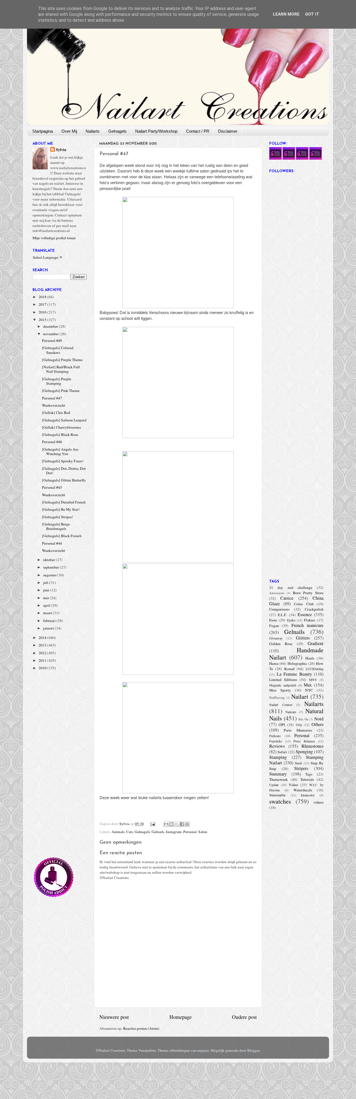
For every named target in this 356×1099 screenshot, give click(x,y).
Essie (273, 620)
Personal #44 (52, 543)
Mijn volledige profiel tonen (54, 237)
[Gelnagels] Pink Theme (61, 390)
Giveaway (276, 638)
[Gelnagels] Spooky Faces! (63, 460)
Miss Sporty (280, 690)
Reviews (277, 746)
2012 (43, 652)
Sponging (304, 752)
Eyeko (291, 620)
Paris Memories (298, 730)
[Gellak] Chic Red (56, 412)
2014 (43, 637)
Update (274, 784)
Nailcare (290, 712)
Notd (318, 719)
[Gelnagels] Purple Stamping (56, 381)
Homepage (180, 1016)
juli (46, 582)
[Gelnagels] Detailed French (64, 502)
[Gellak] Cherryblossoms (61, 427)
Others (317, 724)
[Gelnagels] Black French (61, 535)
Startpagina (42, 131)
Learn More (286, 14)
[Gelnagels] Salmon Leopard (64, 420)
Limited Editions (283, 679)
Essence (305, 614)
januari (49, 628)
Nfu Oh (303, 719)
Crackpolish (314, 609)
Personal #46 (52, 441)
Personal (190, 831)
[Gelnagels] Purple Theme (62, 359)
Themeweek (278, 779)
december (51, 326)
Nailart (299, 696)
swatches (280, 801)
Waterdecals (302, 789)
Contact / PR (197, 131)
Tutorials (307, 779)
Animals (118, 831)
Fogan (274, 625)
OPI (282, 724)
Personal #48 (52, 340)
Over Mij (69, 131)
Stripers (301, 768)
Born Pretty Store (308, 592)
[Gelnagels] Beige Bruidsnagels (56, 526)
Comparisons (279, 609)
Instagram (174, 831)
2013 (43, 645)
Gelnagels (117, 131)
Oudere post (244, 1016)
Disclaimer (228, 131)
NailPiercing (277, 698)
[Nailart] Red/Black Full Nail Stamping (61, 369)
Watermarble (277, 795)
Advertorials (276, 593)
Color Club (304, 603)
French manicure (307, 625)
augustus (50, 574)
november (51, 333)
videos (318, 802)
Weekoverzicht (53, 405)
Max (308, 685)
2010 (43, 667)
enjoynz (203, 1050)
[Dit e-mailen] (166, 824)
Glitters (303, 638)
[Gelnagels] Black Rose (60, 434)
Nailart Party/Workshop (156, 131)
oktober (49, 559)
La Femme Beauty (294, 674)
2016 (43, 312)
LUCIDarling (314, 668)
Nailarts (93, 131)
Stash (298, 763)
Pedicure (275, 736)
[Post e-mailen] (152, 823)
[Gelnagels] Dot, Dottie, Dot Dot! (64, 470)
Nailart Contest (280, 704)
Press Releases (304, 741)
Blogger (253, 1050)
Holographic (297, 663)
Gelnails (158, 831)
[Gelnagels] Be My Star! (61, 509)
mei (46, 597)
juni (46, 589)
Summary (278, 774)
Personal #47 (52, 398)
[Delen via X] (176, 824)
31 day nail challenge (290, 587)
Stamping (278, 757)
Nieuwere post (114, 1016)
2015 (43, 319)
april (47, 605)
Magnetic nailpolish (282, 685)
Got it (312, 14)
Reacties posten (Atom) (141, 1028)
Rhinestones (312, 746)
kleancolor (308, 795)
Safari (282, 751)
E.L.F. (282, 614)
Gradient (315, 643)
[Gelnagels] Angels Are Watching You (60, 451)
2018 (43, 296)
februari (49, 620)
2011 (43, 660)
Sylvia (61, 149)
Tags (308, 774)
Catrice (286, 598)
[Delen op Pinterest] (187, 824)
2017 (43, 304)
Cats (129, 831)
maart (48, 612)
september (51, 567)
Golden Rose (280, 643)
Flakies (309, 620)
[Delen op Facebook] (182, 824)
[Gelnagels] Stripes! (57, 516)
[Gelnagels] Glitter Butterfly (64, 480)
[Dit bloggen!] (171, 824)
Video (293, 784)
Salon (202, 831)
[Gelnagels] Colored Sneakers (57, 350)
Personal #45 (52, 487)
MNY (313, 679)
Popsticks (275, 741)
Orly (299, 724)
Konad (289, 668)
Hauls (309, 658)
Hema (273, 663)
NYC (309, 690)
